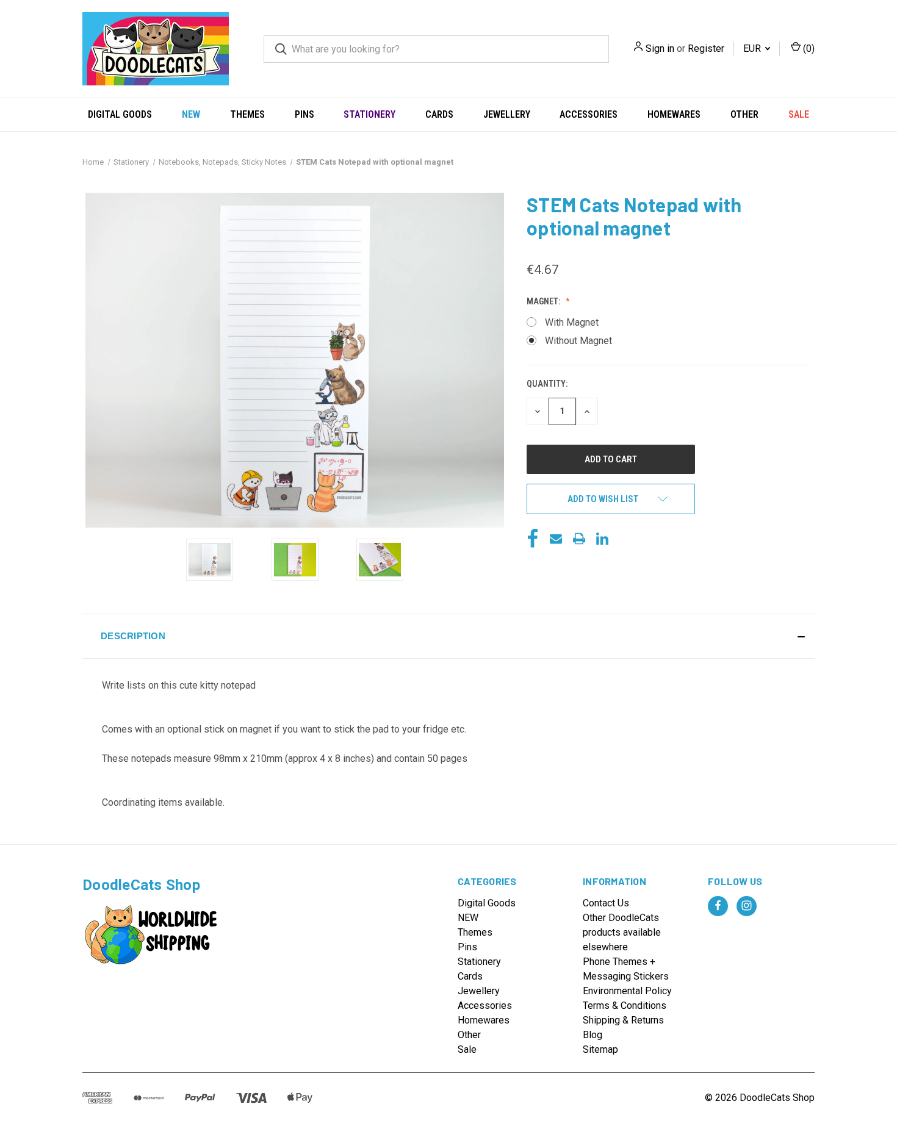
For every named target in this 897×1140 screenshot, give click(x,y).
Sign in (660, 48)
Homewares (674, 114)
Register (706, 48)
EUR (753, 48)
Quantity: (547, 384)
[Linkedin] (602, 538)
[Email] (556, 538)
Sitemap (600, 1049)
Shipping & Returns (623, 1020)
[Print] (579, 538)
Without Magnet (578, 340)
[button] (448, 636)
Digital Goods (120, 114)
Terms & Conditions (624, 1005)
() (808, 48)
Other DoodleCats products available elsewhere (622, 932)
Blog (592, 1035)
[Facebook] (533, 538)
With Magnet (572, 322)
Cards (439, 114)
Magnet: (544, 301)
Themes (247, 114)
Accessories (589, 114)
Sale (798, 114)
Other (744, 114)
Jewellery (506, 114)
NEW (191, 114)
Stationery (369, 114)
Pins (304, 114)
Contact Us (606, 903)
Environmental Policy (627, 991)
